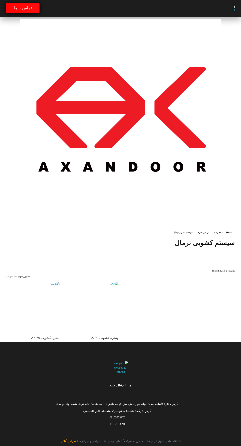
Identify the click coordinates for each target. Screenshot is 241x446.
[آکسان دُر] (230, 8)
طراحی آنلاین (68, 441)
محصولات (218, 232)
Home (228, 232)
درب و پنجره (203, 232)
